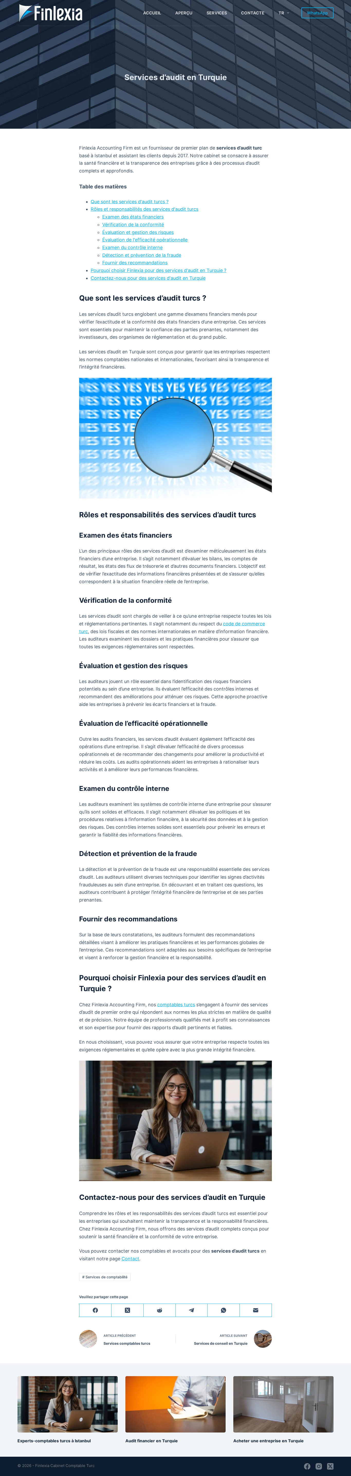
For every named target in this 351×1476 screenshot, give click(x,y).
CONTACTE (252, 12)
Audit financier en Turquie (151, 1440)
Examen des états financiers (133, 217)
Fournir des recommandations (135, 262)
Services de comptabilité (104, 1277)
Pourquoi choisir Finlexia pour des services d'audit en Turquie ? (158, 270)
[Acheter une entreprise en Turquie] (283, 1404)
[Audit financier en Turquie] (175, 1404)
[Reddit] (160, 1310)
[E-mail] (256, 1310)
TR (281, 12)
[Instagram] (319, 1466)
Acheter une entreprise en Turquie (268, 1440)
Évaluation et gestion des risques (138, 232)
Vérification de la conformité (133, 224)
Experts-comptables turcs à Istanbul (54, 1440)
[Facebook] (95, 1310)
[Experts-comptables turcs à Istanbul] (67, 1404)
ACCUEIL (152, 12)
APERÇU (183, 12)
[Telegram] (192, 1310)
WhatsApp (317, 12)
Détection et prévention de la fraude (141, 255)
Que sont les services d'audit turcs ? (130, 201)
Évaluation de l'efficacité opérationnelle (145, 239)
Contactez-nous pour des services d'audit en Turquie (148, 278)
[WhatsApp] (224, 1310)
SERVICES (217, 12)
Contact (130, 1258)
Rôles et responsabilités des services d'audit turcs (144, 209)
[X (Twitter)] (128, 1310)
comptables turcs (176, 1004)
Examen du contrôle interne (132, 247)
